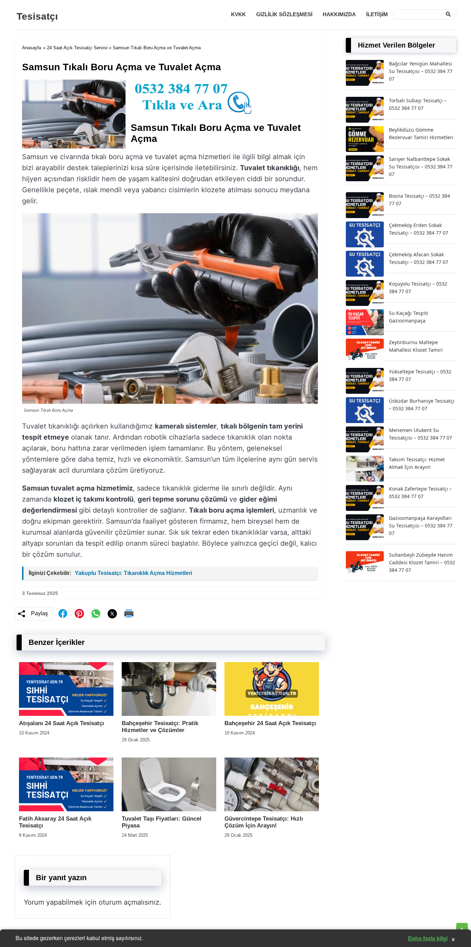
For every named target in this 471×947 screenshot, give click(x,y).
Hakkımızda (339, 14)
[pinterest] (79, 613)
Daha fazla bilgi (428, 938)
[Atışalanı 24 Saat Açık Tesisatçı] (66, 714)
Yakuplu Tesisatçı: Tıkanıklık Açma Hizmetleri (133, 573)
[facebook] (62, 613)
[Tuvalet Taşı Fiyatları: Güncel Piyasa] (169, 809)
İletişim (377, 14)
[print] (129, 613)
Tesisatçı (37, 16)
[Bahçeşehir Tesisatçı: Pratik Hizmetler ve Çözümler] (169, 714)
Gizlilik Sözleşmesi (284, 14)
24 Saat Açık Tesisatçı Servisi (77, 47)
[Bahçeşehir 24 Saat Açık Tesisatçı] (271, 714)
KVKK (238, 14)
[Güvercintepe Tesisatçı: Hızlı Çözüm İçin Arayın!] (271, 809)
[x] (112, 613)
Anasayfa (31, 47)
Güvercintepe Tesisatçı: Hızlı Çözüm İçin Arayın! (263, 822)
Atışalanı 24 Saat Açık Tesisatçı (61, 723)
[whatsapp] (95, 613)
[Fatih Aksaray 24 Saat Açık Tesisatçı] (66, 809)
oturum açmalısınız (129, 902)
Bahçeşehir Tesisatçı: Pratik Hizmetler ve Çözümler (160, 726)
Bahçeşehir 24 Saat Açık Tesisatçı (270, 723)
